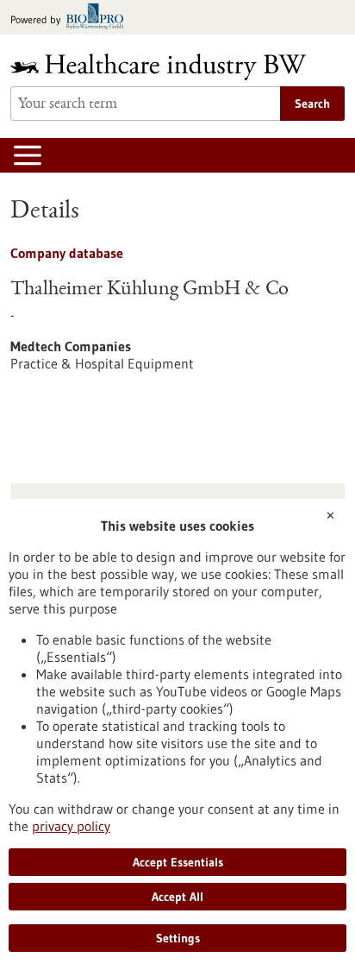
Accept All (177, 896)
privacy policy (71, 826)
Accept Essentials (178, 862)
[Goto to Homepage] (169, 67)
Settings (178, 938)
